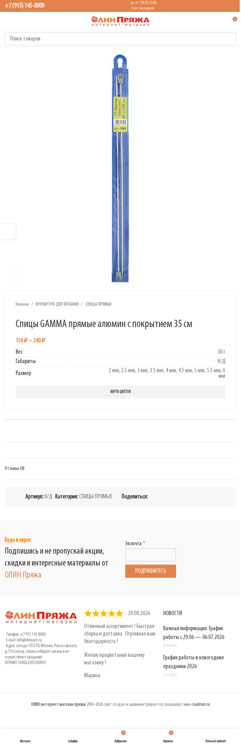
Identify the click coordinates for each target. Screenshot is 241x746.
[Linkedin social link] (174, 496)
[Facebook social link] (151, 496)
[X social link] (159, 496)
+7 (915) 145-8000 (24, 5)
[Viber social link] (212, 496)
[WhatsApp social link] (189, 496)
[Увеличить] (16, 273)
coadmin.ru (200, 704)
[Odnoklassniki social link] (181, 496)
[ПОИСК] (229, 39)
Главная (22, 304)
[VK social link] (197, 496)
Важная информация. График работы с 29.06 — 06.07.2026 (193, 633)
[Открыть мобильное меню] (7, 21)
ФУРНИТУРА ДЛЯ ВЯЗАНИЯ (57, 304)
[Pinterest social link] (166, 496)
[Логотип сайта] (120, 21)
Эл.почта (133, 544)
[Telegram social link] (204, 496)
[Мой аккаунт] (220, 21)
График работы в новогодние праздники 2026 (193, 662)
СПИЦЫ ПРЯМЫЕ (98, 304)
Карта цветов (120, 392)
